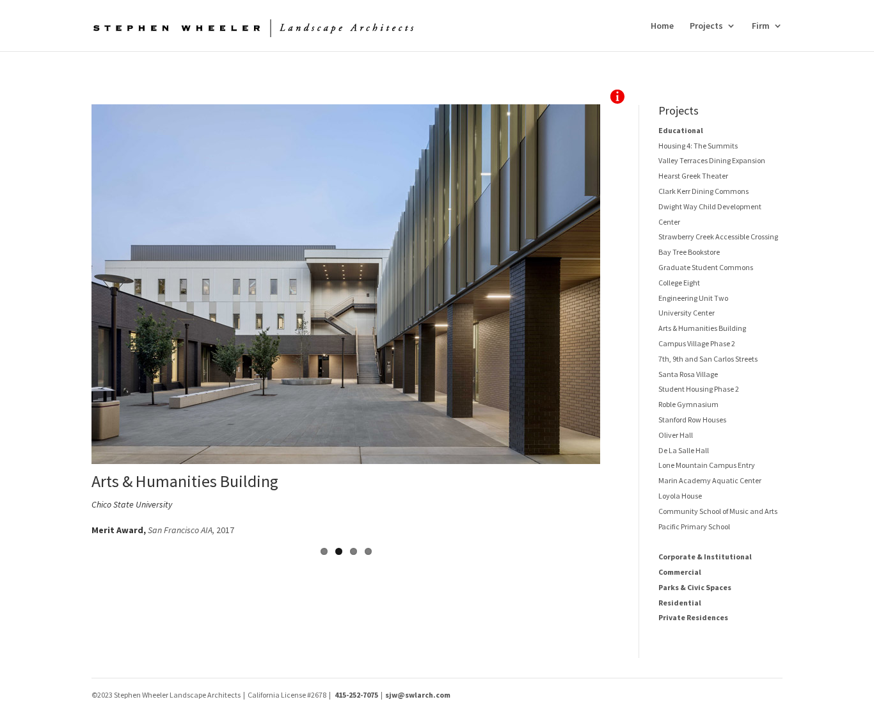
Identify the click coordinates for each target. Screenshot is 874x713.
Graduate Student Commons (705, 267)
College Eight (679, 282)
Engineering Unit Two (693, 298)
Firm (761, 26)
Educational (680, 130)
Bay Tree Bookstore (689, 252)
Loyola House (680, 496)
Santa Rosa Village (688, 374)
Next (619, 321)
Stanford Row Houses (692, 419)
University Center (686, 312)
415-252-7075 (356, 695)
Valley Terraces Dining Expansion (711, 160)
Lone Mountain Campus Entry (706, 465)
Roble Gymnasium (688, 404)
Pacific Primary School (694, 526)
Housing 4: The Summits (698, 145)
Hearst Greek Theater (693, 175)
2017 (191, 530)
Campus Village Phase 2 (696, 343)
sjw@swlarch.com (417, 695)
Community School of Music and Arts (717, 511)
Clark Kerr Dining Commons (703, 191)
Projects (706, 26)
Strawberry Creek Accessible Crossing (718, 236)
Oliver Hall (675, 435)
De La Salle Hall (683, 450)
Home (662, 26)
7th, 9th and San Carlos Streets (708, 359)
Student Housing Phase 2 (698, 389)
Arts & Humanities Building (702, 328)
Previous (72, 321)
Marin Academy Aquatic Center (709, 480)
